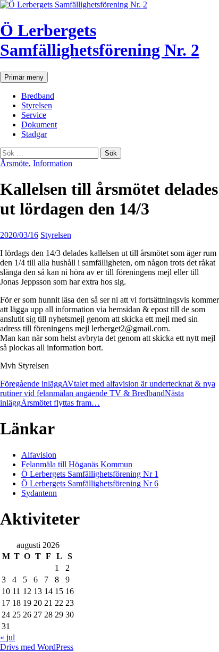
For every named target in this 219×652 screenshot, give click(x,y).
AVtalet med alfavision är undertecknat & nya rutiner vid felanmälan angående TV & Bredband (107, 388)
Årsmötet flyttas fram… (92, 398)
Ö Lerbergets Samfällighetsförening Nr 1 (89, 473)
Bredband (37, 95)
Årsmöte (14, 163)
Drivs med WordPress (36, 646)
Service (33, 114)
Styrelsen (36, 105)
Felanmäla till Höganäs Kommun (76, 464)
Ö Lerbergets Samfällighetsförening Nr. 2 (99, 40)
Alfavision (38, 454)
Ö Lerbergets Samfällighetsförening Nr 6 (89, 483)
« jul (7, 637)
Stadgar (34, 134)
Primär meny (24, 77)
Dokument (39, 124)
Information (52, 163)
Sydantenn (39, 492)
